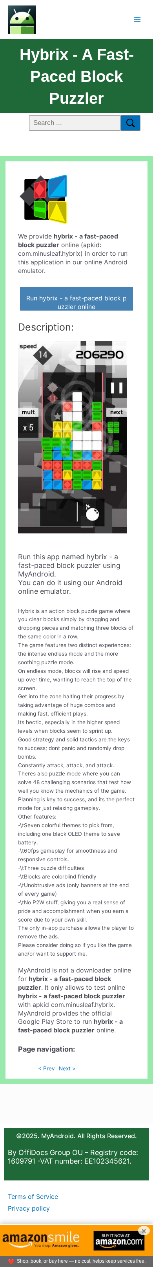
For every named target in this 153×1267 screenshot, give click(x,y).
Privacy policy (29, 1208)
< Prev (46, 1068)
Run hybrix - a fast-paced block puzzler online (76, 302)
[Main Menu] (137, 19)
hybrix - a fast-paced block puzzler (77, 76)
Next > (67, 1068)
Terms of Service (33, 1196)
